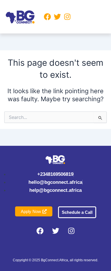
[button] (89, 17)
